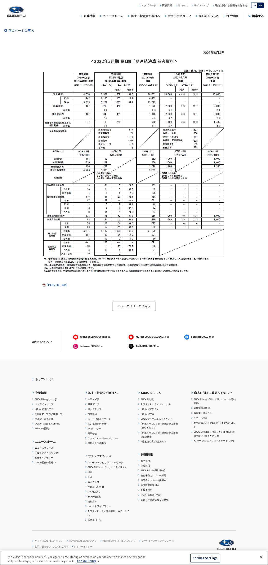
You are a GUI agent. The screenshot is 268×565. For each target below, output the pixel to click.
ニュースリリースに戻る (134, 306)
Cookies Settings (205, 558)
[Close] (261, 557)
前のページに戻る (21, 30)
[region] (134, 558)
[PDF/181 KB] (57, 284)
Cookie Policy (86, 561)
